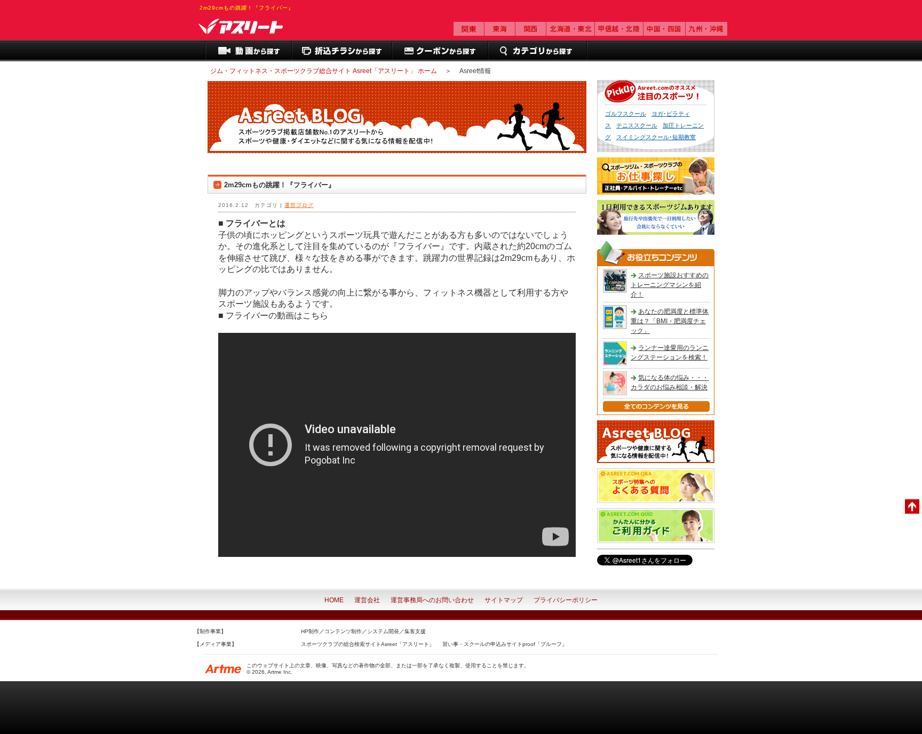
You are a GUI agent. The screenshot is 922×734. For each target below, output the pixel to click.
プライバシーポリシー (566, 600)
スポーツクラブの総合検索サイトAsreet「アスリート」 (367, 644)
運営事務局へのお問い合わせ (432, 600)
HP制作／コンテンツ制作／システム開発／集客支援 (363, 631)
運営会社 (367, 600)
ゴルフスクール (625, 113)
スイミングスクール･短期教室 (656, 137)
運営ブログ (299, 205)
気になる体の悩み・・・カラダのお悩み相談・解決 (670, 382)
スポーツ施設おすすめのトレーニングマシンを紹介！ (670, 285)
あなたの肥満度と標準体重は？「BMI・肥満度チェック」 (670, 321)
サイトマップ (503, 600)
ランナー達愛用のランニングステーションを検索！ (670, 352)
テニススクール (636, 125)
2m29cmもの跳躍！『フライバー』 (279, 185)
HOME (334, 600)
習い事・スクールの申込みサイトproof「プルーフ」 (504, 644)
